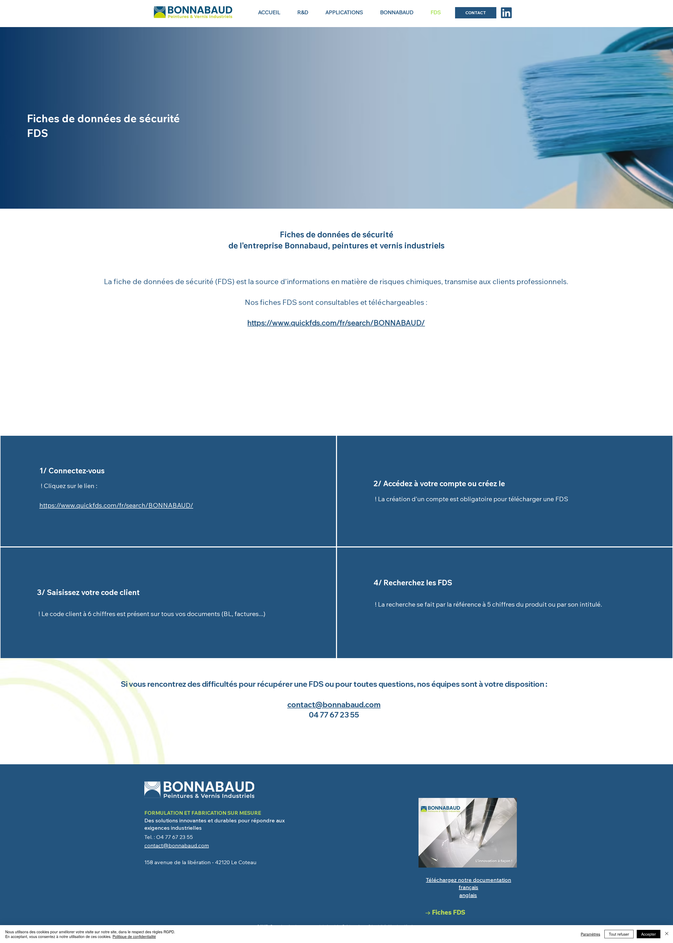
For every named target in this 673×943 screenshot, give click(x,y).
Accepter (648, 934)
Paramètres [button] (590, 934)
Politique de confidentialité (134, 936)
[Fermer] (667, 934)
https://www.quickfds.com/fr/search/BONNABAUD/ (336, 322)
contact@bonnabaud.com (334, 704)
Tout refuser (619, 934)
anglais (468, 895)
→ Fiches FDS (445, 912)
